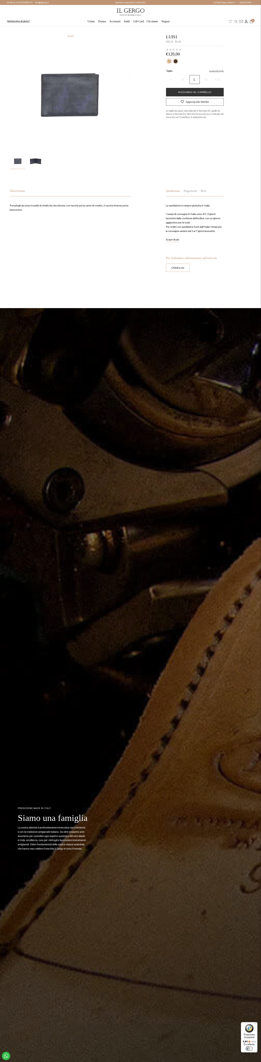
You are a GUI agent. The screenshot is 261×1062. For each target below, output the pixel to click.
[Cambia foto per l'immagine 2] (35, 160)
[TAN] (169, 61)
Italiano (231, 2)
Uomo (91, 21)
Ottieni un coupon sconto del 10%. (130, 2)
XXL (218, 79)
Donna (102, 21)
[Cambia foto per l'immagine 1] (18, 160)
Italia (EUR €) (245, 2)
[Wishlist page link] (230, 21)
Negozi (165, 21)
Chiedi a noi (177, 267)
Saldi (127, 21)
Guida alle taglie (216, 70)
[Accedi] (245, 21)
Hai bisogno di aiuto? (18, 21)
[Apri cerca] (236, 21)
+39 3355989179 (24, 2)
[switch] (249, 1048)
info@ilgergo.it (42, 2)
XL (206, 79)
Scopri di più (172, 239)
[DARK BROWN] (175, 61)
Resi (203, 191)
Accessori (114, 21)
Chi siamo (152, 21)
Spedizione (173, 191)
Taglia (169, 70)
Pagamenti (190, 191)
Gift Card (138, 21)
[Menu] (255, 1024)
